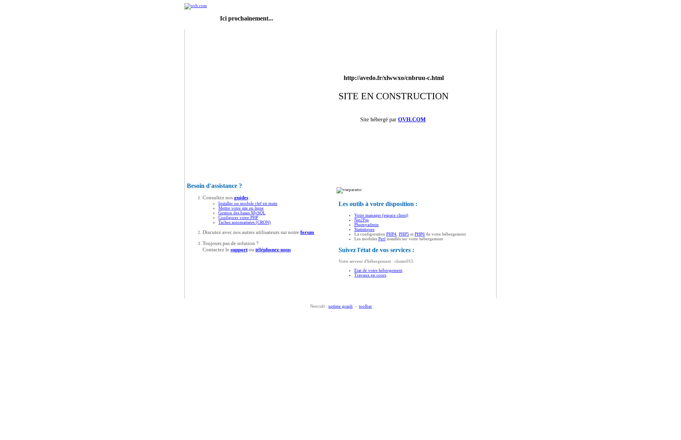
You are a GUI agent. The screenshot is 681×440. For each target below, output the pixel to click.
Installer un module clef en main (247, 203)
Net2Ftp (361, 219)
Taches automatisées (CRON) (244, 222)
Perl (381, 238)
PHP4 (391, 234)
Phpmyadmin (366, 224)
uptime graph (340, 306)
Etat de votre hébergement (378, 270)
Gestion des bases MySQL (242, 212)
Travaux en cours (370, 275)
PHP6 (420, 234)
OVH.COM (412, 120)
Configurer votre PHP (238, 217)
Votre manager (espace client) (381, 215)
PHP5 (404, 234)
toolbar (365, 306)
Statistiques (364, 229)
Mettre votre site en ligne (241, 208)
